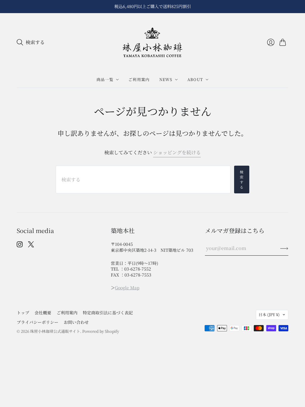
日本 (269, 314)
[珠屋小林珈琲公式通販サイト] (152, 42)
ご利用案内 (139, 79)
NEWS (165, 79)
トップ (23, 313)
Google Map (127, 288)
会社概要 (43, 313)
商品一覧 (105, 79)
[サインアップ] (284, 248)
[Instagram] (20, 245)
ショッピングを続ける (177, 152)
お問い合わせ (76, 322)
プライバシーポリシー (37, 322)
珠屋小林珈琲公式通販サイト (55, 331)
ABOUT (195, 79)
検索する (242, 179)
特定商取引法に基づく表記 (108, 313)
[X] (31, 245)
